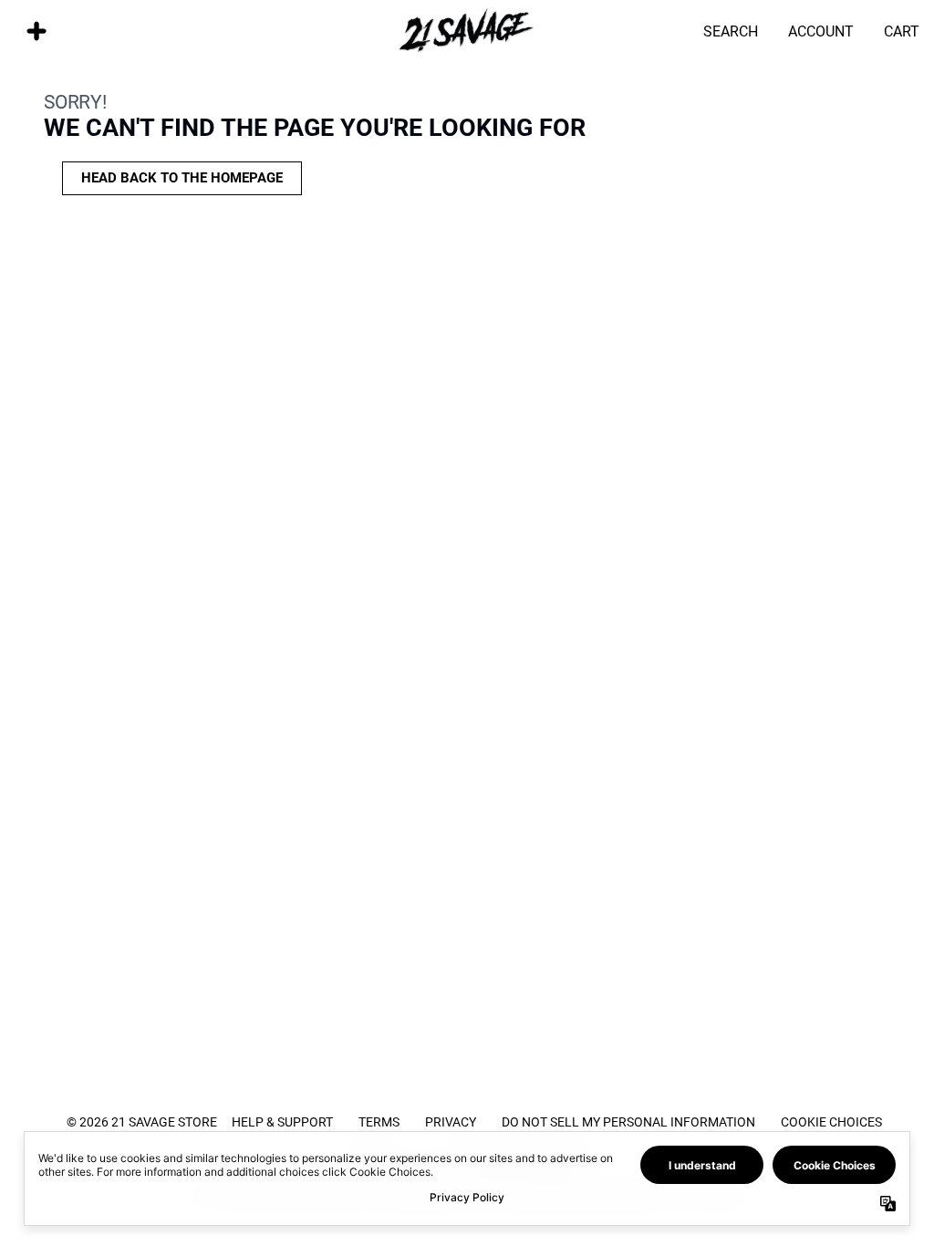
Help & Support (282, 1121)
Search (730, 30)
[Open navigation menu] (36, 31)
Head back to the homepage (182, 178)
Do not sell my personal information (628, 1121)
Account (821, 30)
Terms (379, 1121)
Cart (901, 30)
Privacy (450, 1121)
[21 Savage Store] (467, 30)
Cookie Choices (831, 1121)
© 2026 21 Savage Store (142, 1121)
